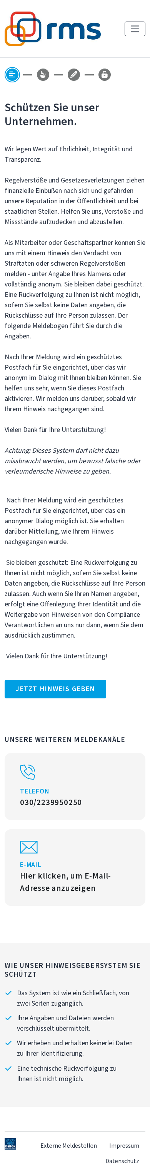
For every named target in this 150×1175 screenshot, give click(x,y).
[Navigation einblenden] (135, 29)
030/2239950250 (51, 802)
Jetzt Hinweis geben (55, 688)
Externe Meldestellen (68, 1146)
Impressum (124, 1146)
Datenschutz (122, 1161)
